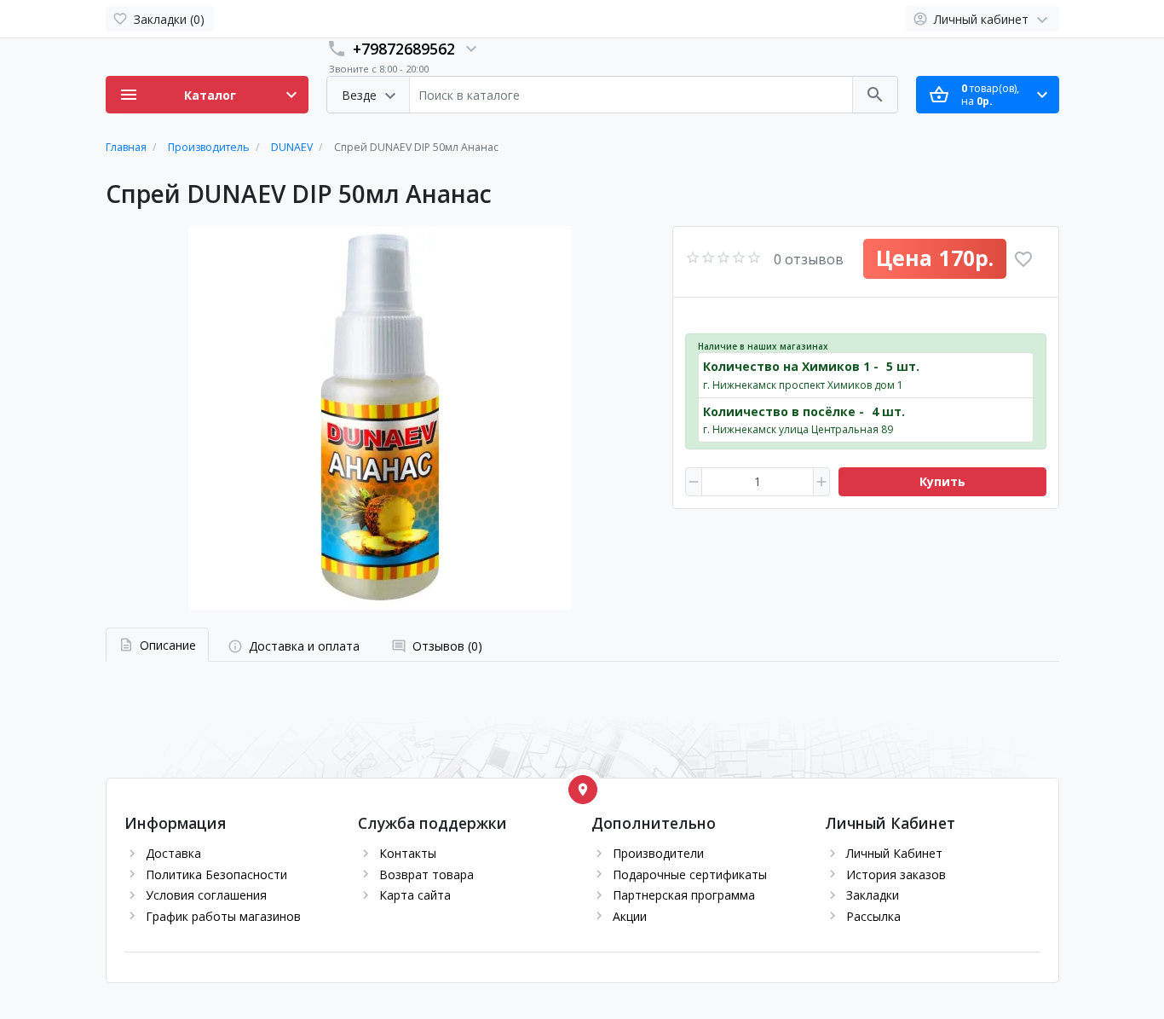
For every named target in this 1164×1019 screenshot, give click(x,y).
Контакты (407, 853)
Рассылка (873, 916)
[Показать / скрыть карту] (582, 789)
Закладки (872, 895)
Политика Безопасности (216, 874)
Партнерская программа (684, 895)
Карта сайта (415, 895)
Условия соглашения (206, 895)
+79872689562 (404, 48)
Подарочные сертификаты (690, 874)
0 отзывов (809, 259)
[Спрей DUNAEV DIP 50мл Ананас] (380, 418)
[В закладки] (1023, 259)
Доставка (173, 853)
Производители (658, 853)
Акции (630, 916)
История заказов (896, 874)
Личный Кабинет (894, 853)
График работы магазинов (223, 916)
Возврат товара (426, 874)
